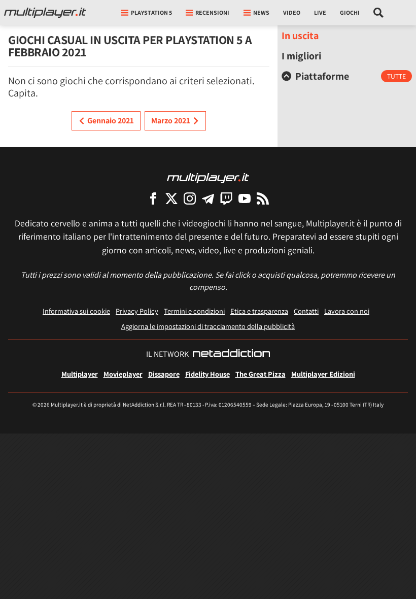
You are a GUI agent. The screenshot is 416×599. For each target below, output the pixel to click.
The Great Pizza (260, 374)
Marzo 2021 (170, 120)
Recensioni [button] (212, 12)
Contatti (306, 311)
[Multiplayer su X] (171, 198)
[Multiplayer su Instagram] (190, 198)
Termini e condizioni (194, 311)
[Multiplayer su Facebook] (153, 198)
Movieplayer (123, 374)
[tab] (347, 76)
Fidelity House (207, 374)
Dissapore (164, 374)
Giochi (350, 12)
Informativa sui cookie (76, 311)
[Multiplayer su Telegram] (208, 198)
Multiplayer (79, 374)
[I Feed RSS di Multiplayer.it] (263, 198)
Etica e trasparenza (259, 311)
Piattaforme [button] (322, 76)
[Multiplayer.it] (45, 13)
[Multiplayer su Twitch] (226, 198)
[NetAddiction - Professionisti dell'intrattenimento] (231, 354)
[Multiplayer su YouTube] (244, 198)
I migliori (301, 56)
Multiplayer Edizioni (323, 374)
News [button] (261, 12)
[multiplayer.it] (208, 177)
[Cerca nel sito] (379, 12)
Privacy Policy (137, 311)
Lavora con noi (346, 311)
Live (320, 12)
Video (291, 12)
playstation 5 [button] (151, 12)
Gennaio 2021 (110, 120)
